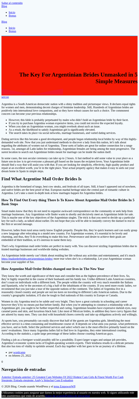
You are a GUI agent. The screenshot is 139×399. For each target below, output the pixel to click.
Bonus (12, 15)
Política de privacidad (77, 395)
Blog (4, 6)
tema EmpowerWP (64, 386)
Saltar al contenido (12, 3)
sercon (5, 97)
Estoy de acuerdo (55, 395)
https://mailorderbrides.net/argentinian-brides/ (27, 258)
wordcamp (19, 352)
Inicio (12, 12)
